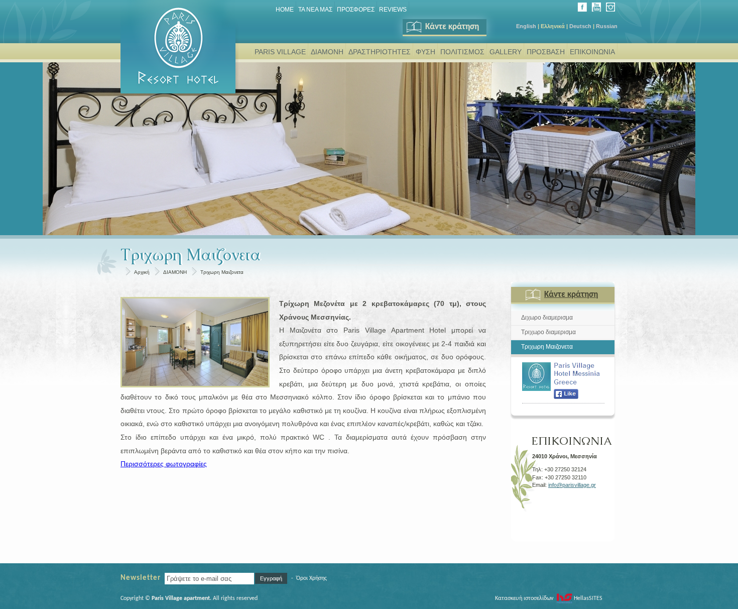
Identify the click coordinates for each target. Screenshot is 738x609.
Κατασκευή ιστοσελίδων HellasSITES (548, 598)
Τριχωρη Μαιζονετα (221, 272)
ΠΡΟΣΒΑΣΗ (546, 52)
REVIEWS (393, 9)
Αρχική (142, 272)
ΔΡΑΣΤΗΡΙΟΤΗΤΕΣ (379, 52)
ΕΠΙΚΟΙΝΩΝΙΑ (592, 52)
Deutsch (580, 26)
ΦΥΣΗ (425, 52)
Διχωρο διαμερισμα (547, 317)
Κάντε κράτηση (452, 27)
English (526, 26)
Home (285, 9)
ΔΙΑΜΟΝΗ (327, 52)
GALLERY (505, 52)
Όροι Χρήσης (311, 578)
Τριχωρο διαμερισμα (548, 332)
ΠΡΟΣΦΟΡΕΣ (356, 9)
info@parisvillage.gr (572, 485)
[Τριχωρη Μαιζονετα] (195, 342)
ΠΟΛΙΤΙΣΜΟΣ (462, 52)
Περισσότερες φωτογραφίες (163, 464)
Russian (607, 26)
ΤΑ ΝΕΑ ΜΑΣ (315, 9)
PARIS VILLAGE (280, 52)
